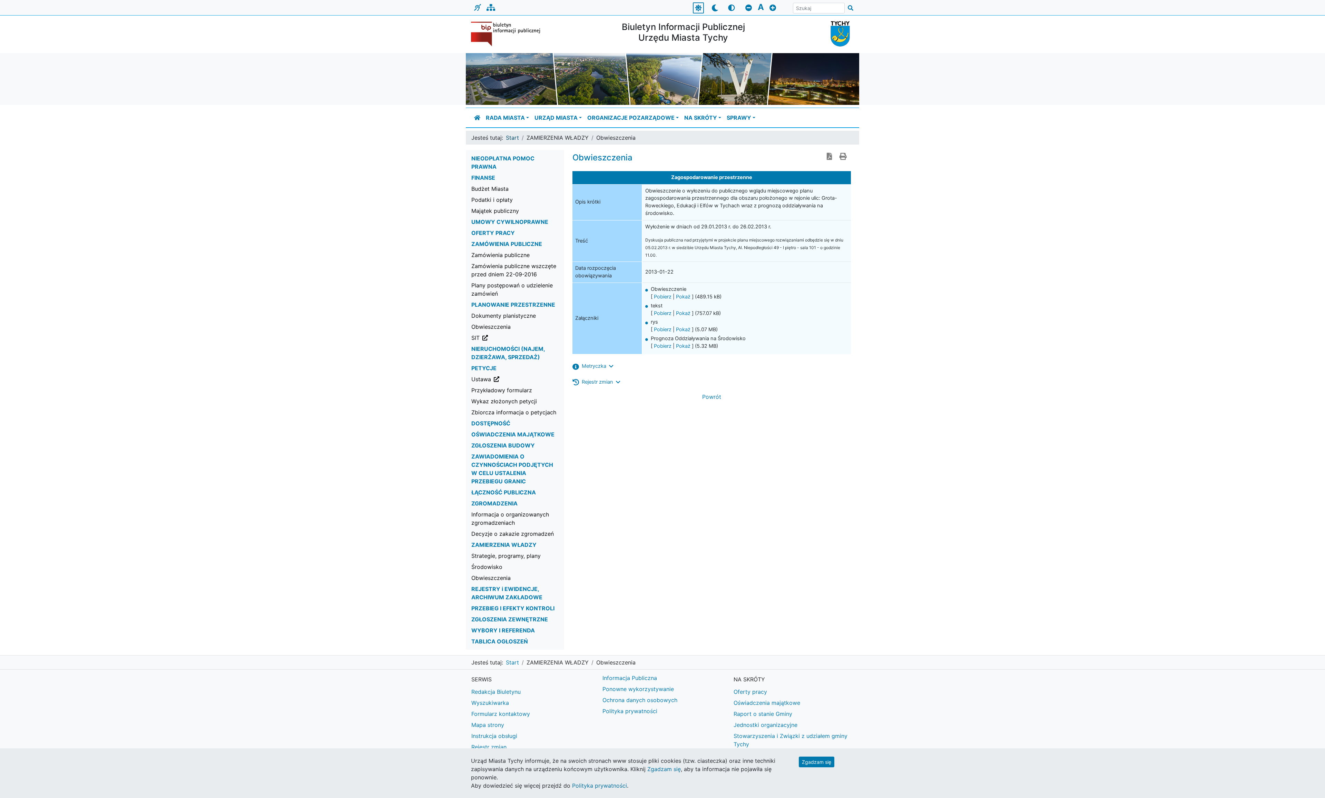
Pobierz (662, 297)
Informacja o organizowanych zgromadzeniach (510, 518)
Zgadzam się (816, 762)
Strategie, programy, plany (506, 555)
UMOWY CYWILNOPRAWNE (509, 221)
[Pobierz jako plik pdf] (829, 157)
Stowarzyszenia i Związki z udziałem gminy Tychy (790, 740)
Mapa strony (487, 724)
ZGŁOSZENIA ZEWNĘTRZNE (509, 619)
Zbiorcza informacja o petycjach (513, 412)
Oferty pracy (750, 691)
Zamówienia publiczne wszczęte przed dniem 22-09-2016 (513, 270)
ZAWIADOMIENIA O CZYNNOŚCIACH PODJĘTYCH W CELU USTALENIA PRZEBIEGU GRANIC (512, 469)
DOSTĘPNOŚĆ (490, 423)
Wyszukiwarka (490, 702)
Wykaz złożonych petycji (504, 401)
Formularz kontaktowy (500, 713)
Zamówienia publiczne (500, 255)
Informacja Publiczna (629, 677)
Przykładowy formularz (501, 390)
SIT (510, 337)
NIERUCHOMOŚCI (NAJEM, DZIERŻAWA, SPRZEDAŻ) (508, 353)
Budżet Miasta (490, 188)
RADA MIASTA (505, 117)
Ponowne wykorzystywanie (638, 689)
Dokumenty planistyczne (503, 315)
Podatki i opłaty (492, 199)
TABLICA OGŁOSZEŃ (499, 641)
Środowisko (486, 566)
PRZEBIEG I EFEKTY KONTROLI (512, 608)
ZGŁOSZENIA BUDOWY (503, 445)
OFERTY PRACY (493, 232)
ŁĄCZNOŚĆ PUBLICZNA (503, 492)
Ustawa (516, 379)
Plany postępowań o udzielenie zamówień (512, 289)
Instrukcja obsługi (494, 735)
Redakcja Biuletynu (496, 691)
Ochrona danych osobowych (639, 700)
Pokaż (683, 297)
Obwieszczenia (491, 326)
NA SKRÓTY (700, 117)
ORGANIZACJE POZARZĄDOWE (631, 117)
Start (512, 137)
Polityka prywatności (629, 711)
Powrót (711, 396)
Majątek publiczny (495, 210)
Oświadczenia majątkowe (767, 702)
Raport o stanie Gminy (763, 713)
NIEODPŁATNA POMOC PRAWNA (502, 162)
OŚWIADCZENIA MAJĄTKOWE (512, 434)
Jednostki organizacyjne (765, 724)
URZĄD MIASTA (556, 117)
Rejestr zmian (489, 746)
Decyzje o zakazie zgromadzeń (512, 533)
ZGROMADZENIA (494, 503)
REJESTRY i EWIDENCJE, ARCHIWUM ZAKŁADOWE (506, 593)
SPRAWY (739, 117)
